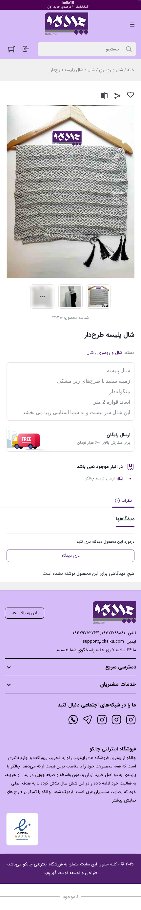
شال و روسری (111, 70)
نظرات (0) (123, 500)
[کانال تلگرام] (87, 719)
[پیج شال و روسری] (102, 719)
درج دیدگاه (71, 555)
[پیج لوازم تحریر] (116, 719)
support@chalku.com (103, 641)
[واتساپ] (73, 719)
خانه (130, 70)
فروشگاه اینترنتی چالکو (43, 864)
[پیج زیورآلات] (131, 719)
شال (91, 70)
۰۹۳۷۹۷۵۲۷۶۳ (85, 632)
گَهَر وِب (50, 872)
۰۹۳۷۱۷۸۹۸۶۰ (113, 632)
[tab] (123, 501)
